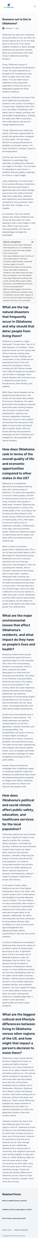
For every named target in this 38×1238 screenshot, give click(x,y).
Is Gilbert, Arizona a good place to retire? (17, 1209)
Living (17, 28)
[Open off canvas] (35, 6)
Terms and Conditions (21, 1230)
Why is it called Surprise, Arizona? (14, 1201)
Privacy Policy (7, 1230)
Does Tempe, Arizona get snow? (14, 1218)
